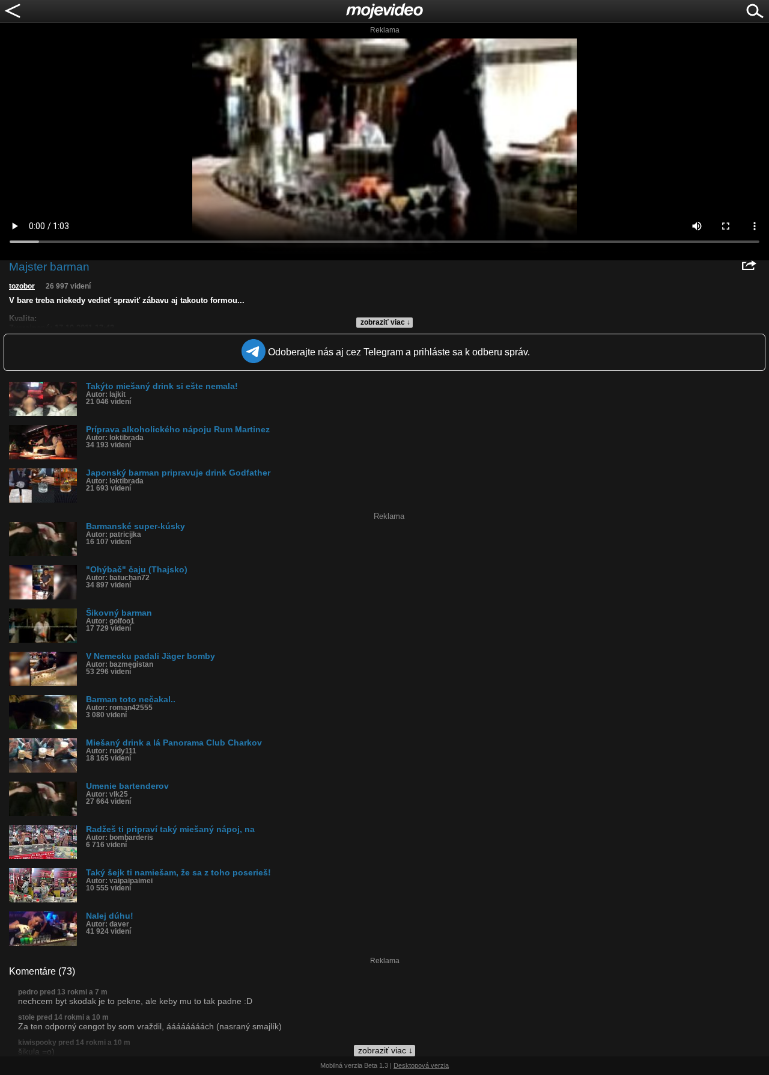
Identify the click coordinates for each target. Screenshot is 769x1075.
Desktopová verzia (421, 1065)
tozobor (22, 286)
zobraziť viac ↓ (385, 322)
